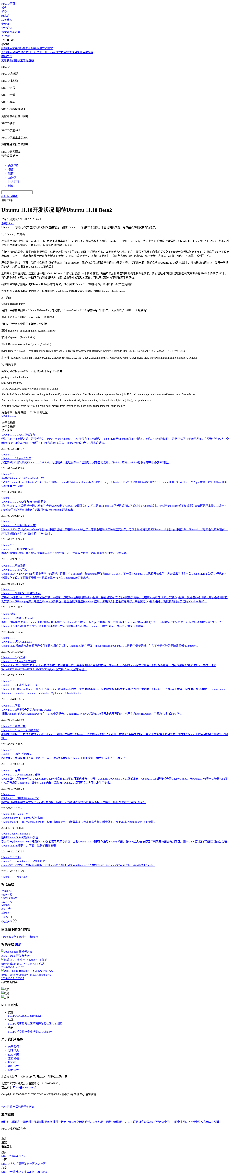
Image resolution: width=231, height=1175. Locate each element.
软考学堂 (47, 48)
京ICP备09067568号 (24, 1087)
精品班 (5, 15)
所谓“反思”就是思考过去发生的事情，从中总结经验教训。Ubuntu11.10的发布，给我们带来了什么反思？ (63, 758)
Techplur (36, 1015)
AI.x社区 (57, 1023)
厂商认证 (53, 52)
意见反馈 (13, 1058)
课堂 (20, 60)
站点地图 (13, 1054)
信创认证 (31, 52)
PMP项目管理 (74, 52)
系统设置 (20, 565)
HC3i (29, 1015)
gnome (26, 833)
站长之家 (90, 1121)
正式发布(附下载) (19, 685)
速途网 (99, 1121)
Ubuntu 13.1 (16, 833)
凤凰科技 (39, 1121)
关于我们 (13, 1046)
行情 (12, 614)
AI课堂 (5, 36)
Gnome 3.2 (21, 876)
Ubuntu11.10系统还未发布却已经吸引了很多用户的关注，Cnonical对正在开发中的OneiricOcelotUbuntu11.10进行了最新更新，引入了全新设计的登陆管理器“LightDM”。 (100, 645)
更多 (18, 944)
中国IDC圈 (170, 1121)
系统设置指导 (17, 549)
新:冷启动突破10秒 (22, 478)
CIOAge (21, 1015)
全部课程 (6, 52)
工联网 (134, 1121)
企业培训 (6, 28)
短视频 (30, 48)
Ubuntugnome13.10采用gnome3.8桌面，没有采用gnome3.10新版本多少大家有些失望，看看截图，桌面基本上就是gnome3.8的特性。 (78, 821)
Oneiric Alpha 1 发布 (20, 774)
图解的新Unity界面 (19, 837)
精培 (24, 1031)
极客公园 (143, 1121)
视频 (11, 169)
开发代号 (20, 726)
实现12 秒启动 (17, 618)
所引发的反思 (16, 754)
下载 (17, 705)
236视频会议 (156, 1121)
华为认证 (42, 52)
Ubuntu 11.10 (8, 415)
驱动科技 (50, 1121)
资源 (9, 60)
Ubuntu (5, 614)
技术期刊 (13, 181)
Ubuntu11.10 (8, 814)
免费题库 (88, 52)
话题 (11, 173)
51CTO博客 (15, 1023)
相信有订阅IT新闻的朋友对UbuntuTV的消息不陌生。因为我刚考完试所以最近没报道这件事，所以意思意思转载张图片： (73, 802)
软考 (23, 52)
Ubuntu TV (21, 814)
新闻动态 (13, 1050)
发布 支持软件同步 (23, 501)
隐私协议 (13, 1069)
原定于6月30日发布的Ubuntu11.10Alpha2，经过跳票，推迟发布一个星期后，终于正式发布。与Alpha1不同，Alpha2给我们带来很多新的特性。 (85, 462)
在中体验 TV (20, 798)
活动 (11, 185)
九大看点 (14, 569)
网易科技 (28, 1121)
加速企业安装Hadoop (21, 593)
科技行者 (60, 1121)
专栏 (25, 60)
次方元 (205, 1121)
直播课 (38, 48)
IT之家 (126, 1121)
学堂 (4, 11)
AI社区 (12, 177)
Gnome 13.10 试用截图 (22, 817)
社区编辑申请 (9, 196)
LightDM (20, 657)
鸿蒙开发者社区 (10, 32)
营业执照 (7, 1106)
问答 (15, 60)
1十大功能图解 (20, 730)
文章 (4, 60)
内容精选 (13, 165)
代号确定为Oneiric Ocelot (26, 709)
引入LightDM (16, 641)
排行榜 (22, 48)
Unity (18, 857)
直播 (31, 60)
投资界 (196, 1121)
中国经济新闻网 (112, 1121)
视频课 (5, 48)
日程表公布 (18, 525)
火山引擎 (214, 1121)
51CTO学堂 (15, 1031)
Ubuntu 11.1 (8, 454)
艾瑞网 (80, 1121)
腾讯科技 (17, 1121)
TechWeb (71, 1121)
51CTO (12, 1015)
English (12, 1062)
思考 (17, 770)
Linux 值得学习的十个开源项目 (19, 936)
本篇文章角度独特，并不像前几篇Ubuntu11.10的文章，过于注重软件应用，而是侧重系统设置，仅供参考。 (65, 553)
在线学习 (6, 56)
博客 (4, 7)
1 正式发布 (18, 434)
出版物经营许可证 (23, 1106)
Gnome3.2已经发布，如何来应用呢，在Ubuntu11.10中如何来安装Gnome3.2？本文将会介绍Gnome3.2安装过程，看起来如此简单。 (78, 865)
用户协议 (13, 1065)
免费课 (5, 23)
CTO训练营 (45, 1031)
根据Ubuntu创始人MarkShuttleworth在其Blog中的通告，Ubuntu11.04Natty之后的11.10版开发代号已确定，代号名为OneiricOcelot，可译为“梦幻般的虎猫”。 (92, 713)
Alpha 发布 (16, 458)
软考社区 (6, 19)
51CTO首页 (8, 3)
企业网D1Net (184, 1121)
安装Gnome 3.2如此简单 (23, 861)
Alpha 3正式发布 (18, 661)
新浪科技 (6, 1121)
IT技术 (62, 52)
